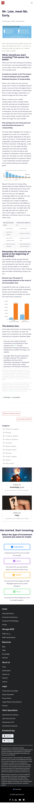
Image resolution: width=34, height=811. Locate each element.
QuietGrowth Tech (8, 722)
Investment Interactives (9, 617)
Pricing (4, 624)
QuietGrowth (20, 21)
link (15, 346)
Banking (8, 432)
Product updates (11, 456)
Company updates (11, 436)
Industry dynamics (11, 439)
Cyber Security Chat (8, 718)
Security (5, 706)
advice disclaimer (10, 391)
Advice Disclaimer (8, 694)
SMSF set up (6, 634)
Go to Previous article (11, 413)
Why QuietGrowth (8, 613)
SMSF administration (8, 637)
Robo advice (9, 463)
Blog (3, 646)
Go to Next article (23, 419)
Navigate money (10, 450)
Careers (4, 682)
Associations (6, 670)
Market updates (10, 446)
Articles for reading (11, 429)
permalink (16, 397)
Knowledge (6, 654)
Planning (7, 397)
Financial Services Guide (10, 691)
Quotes (7, 460)
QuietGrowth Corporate (10, 726)
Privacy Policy (6, 698)
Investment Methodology (10, 621)
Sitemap (5, 658)
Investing (8, 443)
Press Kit (5, 678)
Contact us (5, 674)
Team (4, 667)
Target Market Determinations (12, 702)
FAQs (3, 650)
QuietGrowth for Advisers (10, 715)
